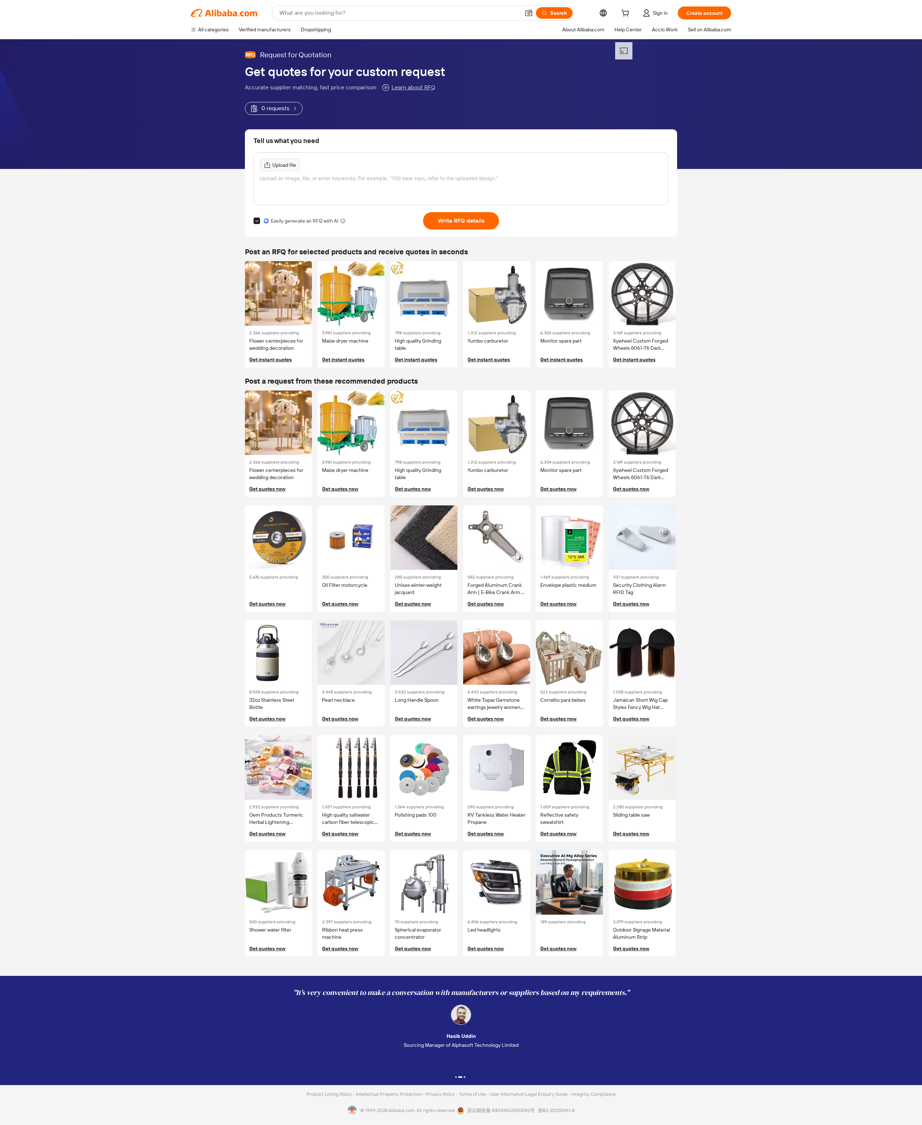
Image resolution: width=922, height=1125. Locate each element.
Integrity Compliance (594, 1094)
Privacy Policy (441, 1094)
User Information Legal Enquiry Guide (529, 1094)
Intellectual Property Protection (389, 1094)
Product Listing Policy (329, 1094)
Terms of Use (473, 1094)
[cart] (626, 14)
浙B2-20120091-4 (556, 1110)
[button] (528, 13)
